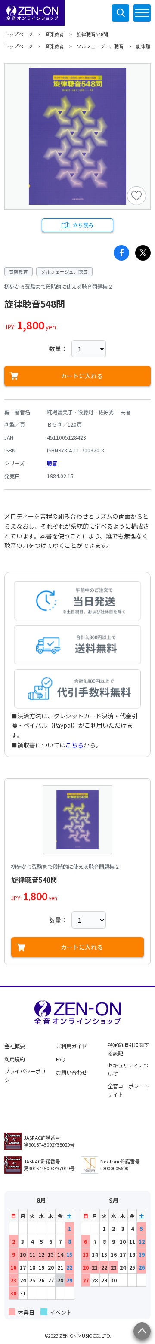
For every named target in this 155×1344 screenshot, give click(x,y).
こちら (74, 745)
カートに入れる (82, 376)
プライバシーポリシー (25, 1075)
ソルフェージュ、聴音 (100, 46)
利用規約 (14, 1059)
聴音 (52, 463)
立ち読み (83, 225)
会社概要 (14, 1046)
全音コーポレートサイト (128, 1090)
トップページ (18, 34)
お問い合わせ (71, 1072)
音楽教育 (54, 34)
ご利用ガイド (71, 1046)
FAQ (60, 1059)
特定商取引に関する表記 (128, 1049)
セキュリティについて (128, 1069)
